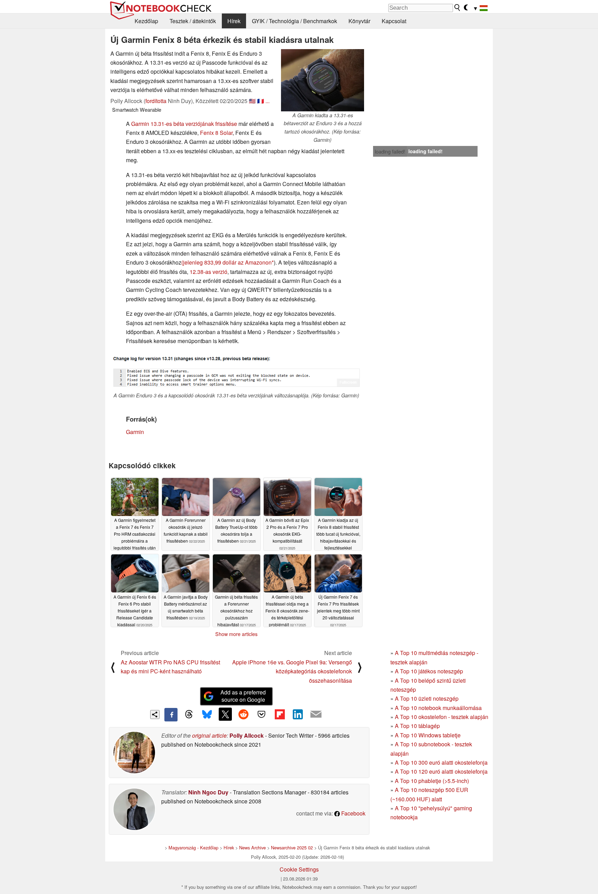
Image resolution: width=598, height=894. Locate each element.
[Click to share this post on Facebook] (171, 714)
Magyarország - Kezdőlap (193, 847)
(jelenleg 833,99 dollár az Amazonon (226, 262)
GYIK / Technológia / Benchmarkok (294, 21)
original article (209, 735)
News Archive (252, 847)
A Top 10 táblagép (417, 726)
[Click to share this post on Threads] (189, 714)
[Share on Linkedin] (297, 714)
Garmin (135, 432)
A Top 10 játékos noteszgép (429, 671)
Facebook (352, 813)
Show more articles (236, 633)
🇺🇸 (252, 101)
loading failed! (390, 151)
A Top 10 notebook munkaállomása (438, 708)
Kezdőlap (146, 21)
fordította (155, 101)
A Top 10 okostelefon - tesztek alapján (441, 717)
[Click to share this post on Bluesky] (207, 714)
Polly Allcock (246, 735)
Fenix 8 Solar (216, 133)
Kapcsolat (394, 21)
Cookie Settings (299, 869)
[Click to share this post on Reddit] (243, 714)
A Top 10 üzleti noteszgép (427, 698)
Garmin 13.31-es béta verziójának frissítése (184, 124)
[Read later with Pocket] (261, 714)
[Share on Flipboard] (279, 714)
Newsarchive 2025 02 (292, 847)
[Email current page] (316, 714)
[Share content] (155, 714)
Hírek (234, 21)
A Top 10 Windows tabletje (428, 735)
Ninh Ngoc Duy (208, 792)
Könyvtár (359, 21)
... (267, 101)
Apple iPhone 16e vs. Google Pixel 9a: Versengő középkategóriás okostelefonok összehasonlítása (292, 671)
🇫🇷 (260, 101)
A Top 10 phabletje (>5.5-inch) (432, 781)
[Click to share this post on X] (225, 714)
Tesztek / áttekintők (193, 21)
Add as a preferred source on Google (243, 695)
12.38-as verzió (208, 272)
